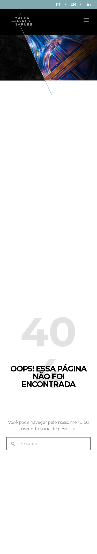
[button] (86, 19)
